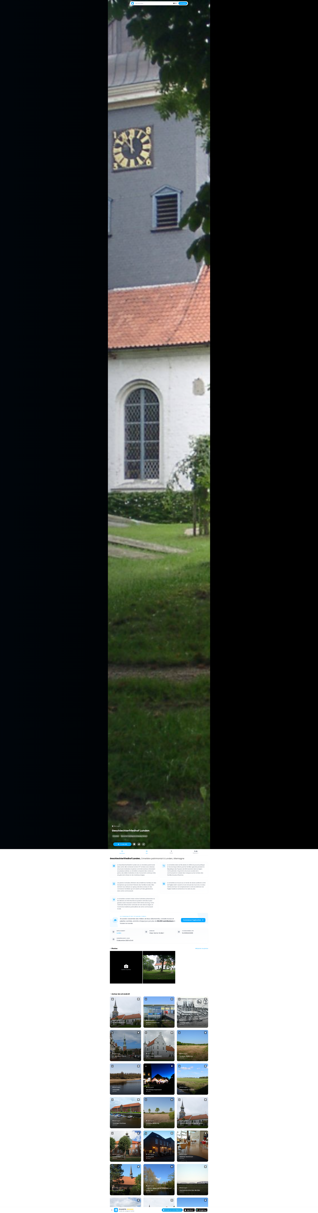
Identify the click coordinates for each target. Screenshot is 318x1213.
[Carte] (139, 844)
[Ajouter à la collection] (134, 844)
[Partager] (143, 844)
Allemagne (117, 826)
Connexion (183, 3)
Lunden (119, 933)
